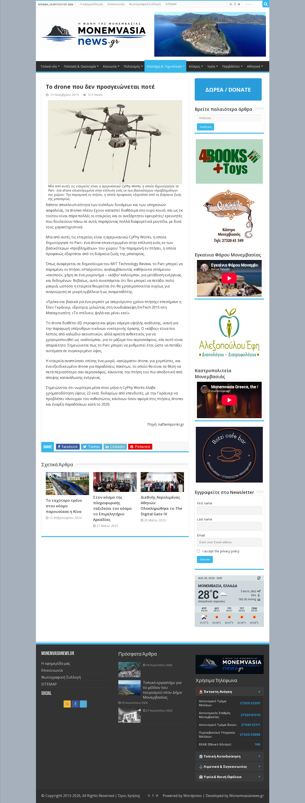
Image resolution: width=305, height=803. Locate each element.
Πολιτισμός (132, 66)
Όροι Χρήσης (129, 795)
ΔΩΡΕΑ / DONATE (228, 89)
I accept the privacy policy (220, 551)
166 (257, 744)
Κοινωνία (110, 66)
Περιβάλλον (231, 66)
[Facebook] (235, 4)
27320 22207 (250, 703)
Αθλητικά (253, 66)
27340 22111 (250, 725)
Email (201, 535)
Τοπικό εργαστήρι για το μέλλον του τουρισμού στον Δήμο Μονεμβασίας (162, 690)
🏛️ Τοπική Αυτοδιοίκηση (219, 756)
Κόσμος (194, 66)
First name (204, 503)
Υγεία (211, 66)
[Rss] (231, 4)
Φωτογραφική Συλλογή (145, 4)
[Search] (266, 4)
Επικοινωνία (116, 4)
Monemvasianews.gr (246, 795)
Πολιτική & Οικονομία (80, 66)
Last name (204, 519)
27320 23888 (250, 734)
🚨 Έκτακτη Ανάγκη (215, 692)
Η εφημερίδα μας (91, 4)
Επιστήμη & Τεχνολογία (164, 66)
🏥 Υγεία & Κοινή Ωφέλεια (220, 777)
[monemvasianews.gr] (94, 31)
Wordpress (192, 795)
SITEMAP (171, 4)
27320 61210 (250, 715)
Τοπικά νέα (48, 66)
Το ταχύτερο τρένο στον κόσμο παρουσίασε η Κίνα (64, 506)
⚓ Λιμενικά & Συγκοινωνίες (223, 767)
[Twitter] (239, 4)
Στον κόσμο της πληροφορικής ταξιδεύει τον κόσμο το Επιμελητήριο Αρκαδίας (112, 508)
